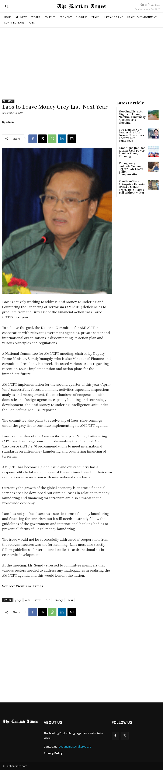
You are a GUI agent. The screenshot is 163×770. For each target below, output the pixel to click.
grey (18, 600)
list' (47, 600)
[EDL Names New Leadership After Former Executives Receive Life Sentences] (153, 133)
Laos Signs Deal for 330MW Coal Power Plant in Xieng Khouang (132, 152)
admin (10, 122)
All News (8, 101)
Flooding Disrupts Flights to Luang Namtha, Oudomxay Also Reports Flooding (132, 116)
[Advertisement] (81, 59)
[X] (42, 138)
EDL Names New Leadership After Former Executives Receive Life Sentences (131, 135)
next (70, 600)
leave (37, 600)
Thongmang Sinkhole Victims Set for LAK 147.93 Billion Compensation (131, 168)
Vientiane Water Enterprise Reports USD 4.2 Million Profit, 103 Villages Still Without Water (132, 186)
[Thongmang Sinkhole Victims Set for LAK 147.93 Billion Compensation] (153, 167)
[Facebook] (32, 138)
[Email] (71, 138)
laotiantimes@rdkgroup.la (74, 746)
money (58, 600)
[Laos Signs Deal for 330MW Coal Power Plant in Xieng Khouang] (153, 151)
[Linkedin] (62, 138)
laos (27, 600)
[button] (7, 6)
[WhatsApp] (52, 138)
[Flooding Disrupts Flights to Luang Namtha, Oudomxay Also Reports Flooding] (153, 115)
